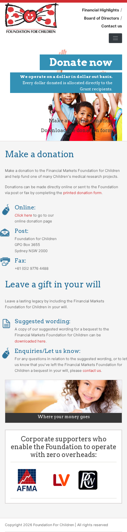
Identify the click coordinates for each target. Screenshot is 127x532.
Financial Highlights (100, 10)
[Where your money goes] (63, 400)
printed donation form (82, 192)
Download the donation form (77, 130)
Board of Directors (101, 18)
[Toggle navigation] (115, 38)
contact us (92, 370)
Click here (23, 215)
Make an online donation (81, 121)
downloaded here (30, 341)
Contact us (111, 25)
